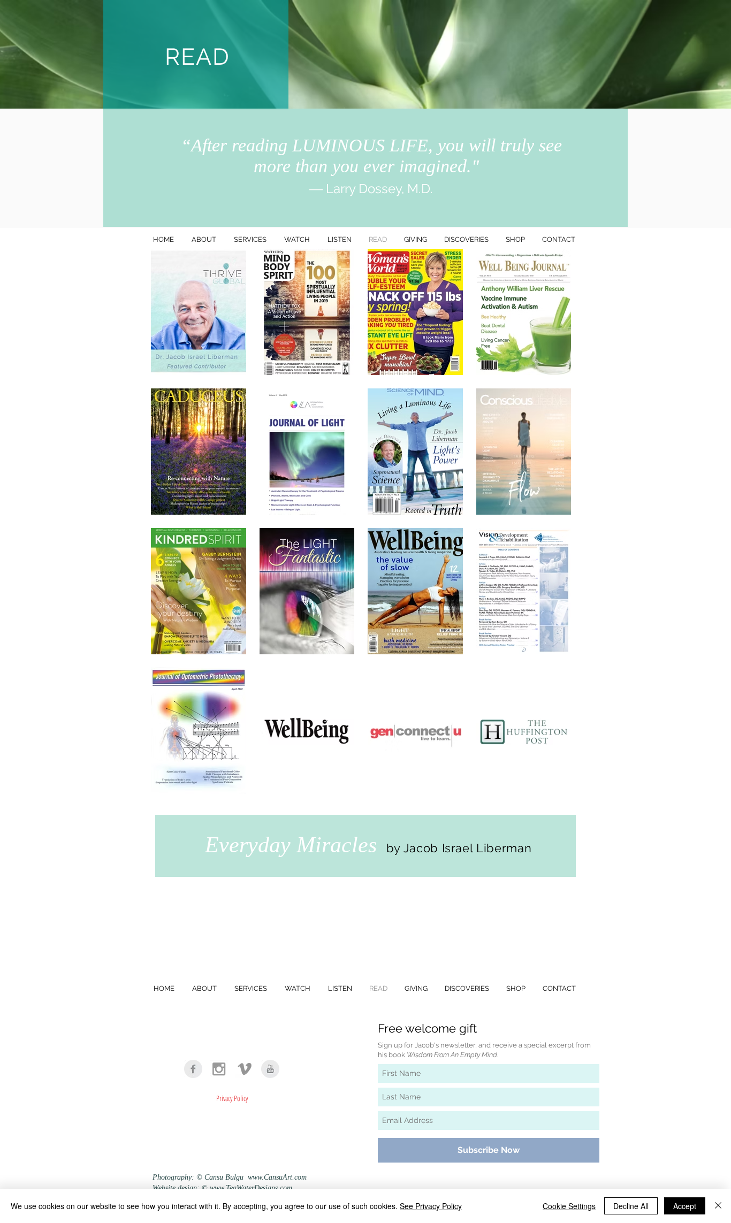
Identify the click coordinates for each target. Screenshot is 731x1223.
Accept (684, 1206)
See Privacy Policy (431, 1206)
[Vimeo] (244, 1069)
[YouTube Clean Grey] (270, 1069)
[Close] (718, 1205)
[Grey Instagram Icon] (219, 1069)
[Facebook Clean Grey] (193, 1069)
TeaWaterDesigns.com (259, 1188)
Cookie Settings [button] (569, 1206)
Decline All (631, 1206)
